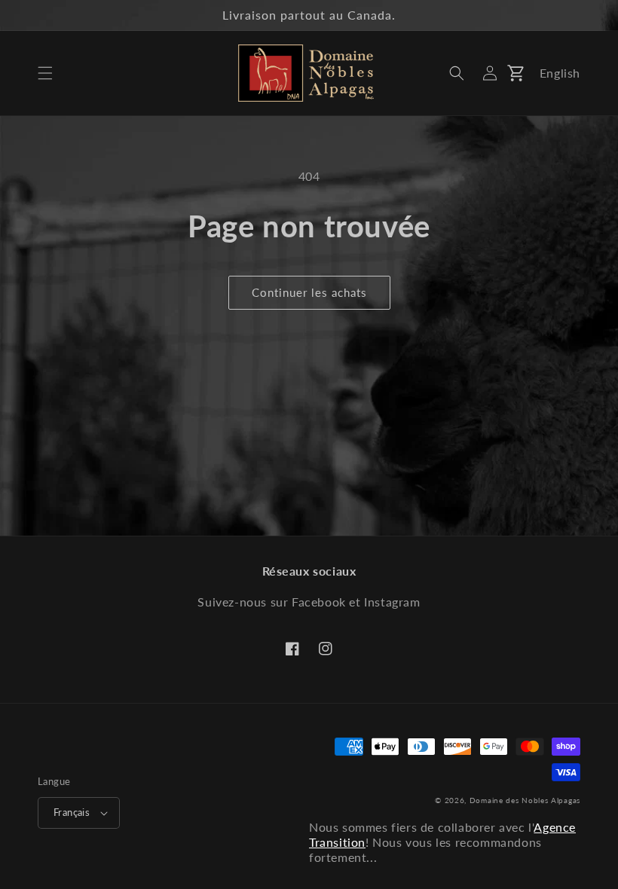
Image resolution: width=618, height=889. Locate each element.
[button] (45, 73)
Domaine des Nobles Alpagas (525, 800)
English (560, 73)
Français (72, 812)
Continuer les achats (309, 292)
